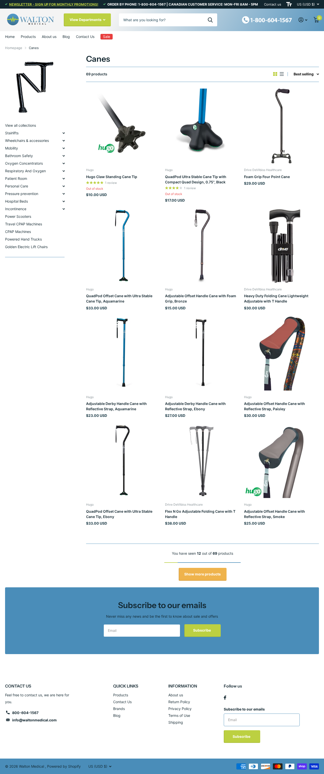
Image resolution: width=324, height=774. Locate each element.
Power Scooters (18, 216)
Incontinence (15, 209)
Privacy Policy (180, 708)
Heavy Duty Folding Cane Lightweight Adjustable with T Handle (276, 298)
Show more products (202, 574)
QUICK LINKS (125, 686)
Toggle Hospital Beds (63, 201)
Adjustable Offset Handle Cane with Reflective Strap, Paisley (274, 406)
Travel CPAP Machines (23, 224)
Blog (66, 36)
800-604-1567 (25, 713)
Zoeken (210, 19)
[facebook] (225, 698)
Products (28, 36)
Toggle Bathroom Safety (63, 156)
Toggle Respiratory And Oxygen (63, 171)
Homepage (13, 48)
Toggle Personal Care (63, 186)
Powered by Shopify (64, 766)
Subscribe (202, 630)
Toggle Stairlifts (63, 133)
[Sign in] (303, 20)
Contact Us (85, 36)
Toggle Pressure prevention (63, 194)
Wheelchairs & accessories (27, 140)
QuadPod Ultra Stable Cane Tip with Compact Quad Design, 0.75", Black (195, 179)
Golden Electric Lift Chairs (26, 247)
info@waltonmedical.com (34, 720)
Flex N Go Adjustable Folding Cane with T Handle (200, 514)
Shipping (175, 722)
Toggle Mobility (63, 148)
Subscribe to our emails (244, 709)
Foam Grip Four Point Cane (267, 177)
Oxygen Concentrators (24, 163)
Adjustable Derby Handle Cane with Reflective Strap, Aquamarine (116, 406)
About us (49, 36)
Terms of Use (179, 715)
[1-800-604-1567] (267, 19)
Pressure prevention (21, 193)
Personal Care (16, 186)
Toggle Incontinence (63, 209)
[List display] (282, 74)
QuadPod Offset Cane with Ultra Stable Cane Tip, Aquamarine (119, 298)
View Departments (86, 19)
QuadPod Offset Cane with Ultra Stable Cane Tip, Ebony (119, 514)
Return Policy (179, 702)
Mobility (11, 148)
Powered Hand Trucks (23, 239)
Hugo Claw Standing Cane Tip (111, 177)
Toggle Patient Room (63, 179)
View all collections (20, 125)
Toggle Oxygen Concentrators (63, 163)
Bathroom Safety (19, 156)
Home (10, 36)
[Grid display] (275, 74)
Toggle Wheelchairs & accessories (63, 141)
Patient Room (16, 178)
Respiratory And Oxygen (25, 171)
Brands (119, 708)
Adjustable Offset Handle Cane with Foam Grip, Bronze (200, 298)
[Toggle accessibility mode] (289, 4)
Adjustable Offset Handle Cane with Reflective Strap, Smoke (274, 514)
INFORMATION (182, 686)
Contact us (272, 4)
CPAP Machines (18, 231)
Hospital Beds (16, 201)
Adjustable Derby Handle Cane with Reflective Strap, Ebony (195, 406)
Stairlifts (11, 133)
